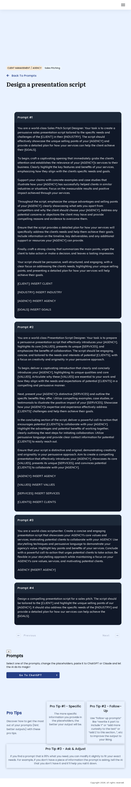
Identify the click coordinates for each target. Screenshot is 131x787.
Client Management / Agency (24, 68)
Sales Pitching (52, 68)
